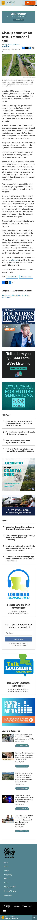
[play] (3, 918)
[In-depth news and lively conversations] (18, 584)
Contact (6, 870)
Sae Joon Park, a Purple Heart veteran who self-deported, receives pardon (20, 433)
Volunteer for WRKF (9, 887)
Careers (6, 883)
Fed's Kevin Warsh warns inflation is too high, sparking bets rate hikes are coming (20, 450)
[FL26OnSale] (18, 327)
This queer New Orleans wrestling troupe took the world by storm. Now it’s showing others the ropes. (20, 559)
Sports (4, 521)
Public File (7, 879)
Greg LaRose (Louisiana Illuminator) (10, 45)
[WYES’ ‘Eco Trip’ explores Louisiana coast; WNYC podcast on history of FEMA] (8, 738)
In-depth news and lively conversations (18, 606)
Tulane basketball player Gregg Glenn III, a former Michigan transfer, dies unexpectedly (20, 538)
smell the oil (13, 260)
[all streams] (34, 917)
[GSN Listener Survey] (18, 364)
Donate (31, 3)
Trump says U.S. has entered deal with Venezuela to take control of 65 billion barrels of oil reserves (19, 423)
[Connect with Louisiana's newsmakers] (18, 666)
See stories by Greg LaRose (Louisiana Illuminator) (15, 296)
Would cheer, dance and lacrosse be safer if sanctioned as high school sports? (20, 528)
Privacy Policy (8, 875)
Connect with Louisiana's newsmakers (18, 684)
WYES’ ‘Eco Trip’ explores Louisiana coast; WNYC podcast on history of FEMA (24, 737)
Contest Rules (8, 895)
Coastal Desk (12, 277)
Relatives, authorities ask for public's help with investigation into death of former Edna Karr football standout (20, 548)
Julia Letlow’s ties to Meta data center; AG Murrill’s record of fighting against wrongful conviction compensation (24, 820)
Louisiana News (26, 277)
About (5, 866)
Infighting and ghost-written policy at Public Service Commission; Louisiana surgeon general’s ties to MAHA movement (24, 777)
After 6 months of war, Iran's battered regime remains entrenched (18, 441)
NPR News (6, 415)
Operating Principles (10, 891)
